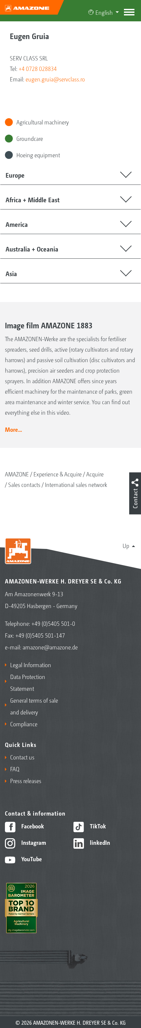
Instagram (33, 842)
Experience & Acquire (57, 474)
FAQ (14, 769)
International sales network (76, 484)
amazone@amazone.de (50, 647)
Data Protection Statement (27, 682)
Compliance (23, 724)
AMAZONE (17, 474)
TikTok (97, 826)
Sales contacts (24, 484)
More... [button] (13, 429)
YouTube (31, 859)
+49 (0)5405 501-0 (53, 623)
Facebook (32, 826)
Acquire (95, 474)
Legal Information (30, 664)
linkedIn (99, 842)
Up (126, 545)
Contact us (22, 757)
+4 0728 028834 (38, 68)
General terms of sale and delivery (34, 706)
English (104, 12)
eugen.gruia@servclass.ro (55, 79)
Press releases (25, 780)
